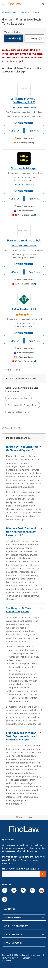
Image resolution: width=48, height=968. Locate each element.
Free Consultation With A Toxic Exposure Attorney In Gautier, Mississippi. (22, 736)
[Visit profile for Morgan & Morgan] (24, 158)
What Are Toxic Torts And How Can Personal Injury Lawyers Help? (21, 532)
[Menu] (3, 4)
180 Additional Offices (25, 184)
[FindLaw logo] (15, 4)
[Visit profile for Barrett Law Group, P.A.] (24, 230)
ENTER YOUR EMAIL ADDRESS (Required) (20, 869)
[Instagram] (32, 890)
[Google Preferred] (4, 899)
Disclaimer (28, 958)
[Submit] (43, 874)
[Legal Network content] (43, 943)
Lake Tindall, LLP (24, 309)
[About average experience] (35, 214)
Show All (6, 428)
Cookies (8, 960)
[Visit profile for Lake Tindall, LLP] (24, 299)
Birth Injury (13, 405)
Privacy (15, 958)
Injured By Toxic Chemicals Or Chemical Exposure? (22, 448)
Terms (5, 958)
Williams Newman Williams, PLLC (24, 100)
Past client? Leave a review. (24, 107)
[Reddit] (41, 890)
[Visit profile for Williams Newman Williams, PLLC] (24, 88)
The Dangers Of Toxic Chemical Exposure (18, 609)
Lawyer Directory (9, 12)
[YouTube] (14, 890)
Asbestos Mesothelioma (18, 398)
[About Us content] (43, 909)
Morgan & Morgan (24, 168)
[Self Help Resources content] (43, 926)
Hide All (16, 428)
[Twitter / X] (23, 890)
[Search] (43, 4)
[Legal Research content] (43, 934)
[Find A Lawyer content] (43, 917)
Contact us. (32, 851)
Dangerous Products (17, 412)
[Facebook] (4, 890)
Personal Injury (30, 405)
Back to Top (25, 817)
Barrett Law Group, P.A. (24, 240)
